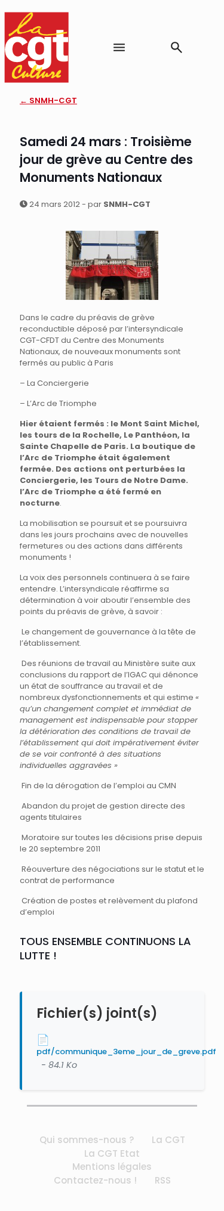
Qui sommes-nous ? (86, 1139)
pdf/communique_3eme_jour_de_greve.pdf (126, 1051)
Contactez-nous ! (95, 1180)
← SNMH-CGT (48, 100)
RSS (163, 1180)
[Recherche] (176, 47)
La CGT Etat (112, 1153)
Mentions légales (112, 1166)
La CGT (168, 1139)
